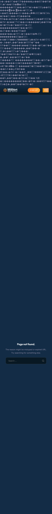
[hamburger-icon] (46, 90)
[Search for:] (26, 360)
